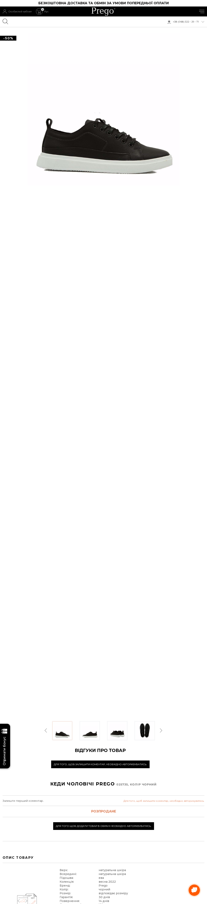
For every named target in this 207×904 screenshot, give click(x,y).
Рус (46, 11)
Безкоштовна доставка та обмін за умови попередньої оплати (103, 3)
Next (160, 730)
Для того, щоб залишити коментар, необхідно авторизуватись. (100, 764)
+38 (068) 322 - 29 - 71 (186, 21)
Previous (46, 730)
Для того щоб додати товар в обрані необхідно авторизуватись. (103, 825)
